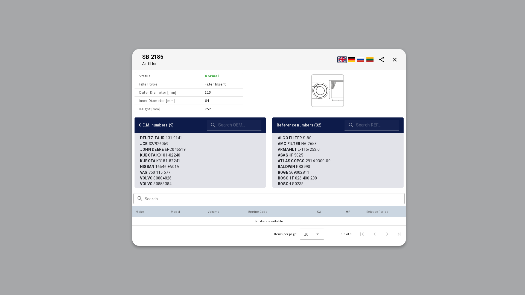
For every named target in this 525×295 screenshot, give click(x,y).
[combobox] (312, 234)
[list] (200, 161)
